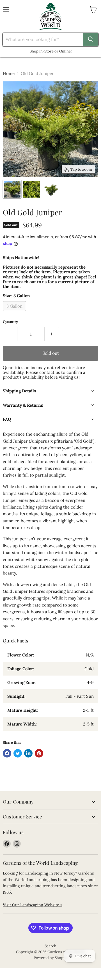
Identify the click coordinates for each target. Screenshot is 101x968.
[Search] (90, 39)
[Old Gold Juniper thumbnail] (12, 189)
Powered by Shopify (51, 957)
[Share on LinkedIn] (28, 753)
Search (50, 946)
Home (9, 73)
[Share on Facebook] (7, 753)
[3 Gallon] (15, 312)
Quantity (10, 322)
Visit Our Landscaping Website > (32, 904)
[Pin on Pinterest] (39, 753)
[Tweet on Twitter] (17, 753)
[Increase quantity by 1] (52, 334)
